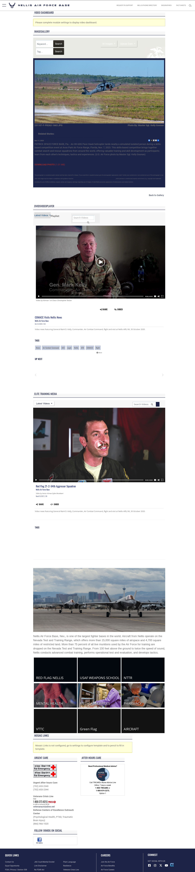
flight (98, 347)
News (38, 347)
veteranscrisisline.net (44, 806)
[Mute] (159, 296)
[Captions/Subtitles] (155, 296)
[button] (3, 5)
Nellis (76, 347)
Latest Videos (41, 215)
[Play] (39, 296)
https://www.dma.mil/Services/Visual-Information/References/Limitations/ (94, 178)
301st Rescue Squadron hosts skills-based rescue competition (71, 137)
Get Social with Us (156, 861)
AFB (82, 347)
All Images (107, 43)
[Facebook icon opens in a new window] (149, 865)
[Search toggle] (191, 5)
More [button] (100, 353)
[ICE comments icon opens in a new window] (172, 864)
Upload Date (126, 43)
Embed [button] (120, 309)
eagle (69, 347)
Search (58, 43)
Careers (105, 855)
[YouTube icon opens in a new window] (166, 865)
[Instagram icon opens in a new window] (155, 865)
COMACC (90, 347)
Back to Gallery (156, 195)
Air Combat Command (51, 347)
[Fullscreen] (162, 296)
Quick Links (12, 855)
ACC (63, 347)
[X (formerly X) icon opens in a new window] (160, 865)
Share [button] (105, 309)
